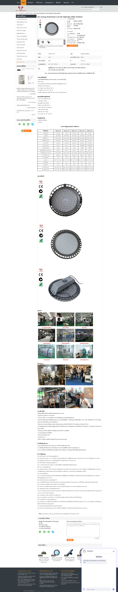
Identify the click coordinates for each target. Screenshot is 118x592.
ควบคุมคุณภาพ (49, 2)
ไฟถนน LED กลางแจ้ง (22, 27)
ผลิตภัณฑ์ (21, 13)
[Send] (113, 589)
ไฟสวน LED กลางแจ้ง (22, 50)
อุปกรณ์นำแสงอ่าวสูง (58, 513)
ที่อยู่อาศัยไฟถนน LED (22, 22)
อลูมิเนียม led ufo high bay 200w (71, 513)
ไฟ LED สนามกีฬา (21, 53)
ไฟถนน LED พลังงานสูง (22, 39)
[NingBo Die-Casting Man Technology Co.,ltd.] (21, 8)
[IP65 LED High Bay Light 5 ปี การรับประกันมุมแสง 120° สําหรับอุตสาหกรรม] (44, 552)
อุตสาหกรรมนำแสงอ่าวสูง (47, 513)
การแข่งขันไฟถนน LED (22, 19)
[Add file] (84, 589)
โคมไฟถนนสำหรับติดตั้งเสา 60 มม (69, 580)
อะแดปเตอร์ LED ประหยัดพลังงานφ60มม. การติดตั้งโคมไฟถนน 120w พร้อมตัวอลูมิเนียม (69, 574)
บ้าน (18, 2)
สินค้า (23, 2)
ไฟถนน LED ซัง (20, 47)
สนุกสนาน (66, 2)
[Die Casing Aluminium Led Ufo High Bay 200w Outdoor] (51, 28)
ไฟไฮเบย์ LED (20, 24)
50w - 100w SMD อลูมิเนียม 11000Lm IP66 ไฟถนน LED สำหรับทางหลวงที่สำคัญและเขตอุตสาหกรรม (26, 581)
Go (101, 9)
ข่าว (73, 2)
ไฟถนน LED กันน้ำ (21, 44)
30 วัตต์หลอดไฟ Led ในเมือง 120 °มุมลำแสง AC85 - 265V (26, 574)
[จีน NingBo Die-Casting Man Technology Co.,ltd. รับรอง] (21, 79)
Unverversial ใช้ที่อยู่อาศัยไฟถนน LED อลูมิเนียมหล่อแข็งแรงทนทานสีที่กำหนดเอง (48, 578)
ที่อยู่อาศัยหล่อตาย (21, 33)
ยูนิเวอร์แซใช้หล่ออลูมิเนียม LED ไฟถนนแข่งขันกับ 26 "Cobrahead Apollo (49, 586)
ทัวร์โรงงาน (39, 2)
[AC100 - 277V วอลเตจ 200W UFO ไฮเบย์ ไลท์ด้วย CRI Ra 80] (57, 552)
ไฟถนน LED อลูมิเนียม (22, 36)
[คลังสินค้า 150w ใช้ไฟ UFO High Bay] (19, 70)
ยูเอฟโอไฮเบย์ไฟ (28, 13)
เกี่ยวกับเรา (30, 2)
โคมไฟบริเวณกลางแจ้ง (22, 56)
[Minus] (114, 551)
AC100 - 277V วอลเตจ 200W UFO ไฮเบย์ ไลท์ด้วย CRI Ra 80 (57, 559)
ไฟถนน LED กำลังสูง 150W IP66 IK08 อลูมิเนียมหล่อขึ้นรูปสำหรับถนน (26, 577)
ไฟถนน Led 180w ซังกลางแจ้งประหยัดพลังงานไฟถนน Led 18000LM (27, 584)
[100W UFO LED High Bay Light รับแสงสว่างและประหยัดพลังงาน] (70, 552)
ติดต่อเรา (58, 2)
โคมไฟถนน (19, 59)
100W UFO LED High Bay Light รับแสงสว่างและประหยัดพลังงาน (70, 559)
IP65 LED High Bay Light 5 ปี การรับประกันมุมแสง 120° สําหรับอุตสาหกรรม (44, 560)
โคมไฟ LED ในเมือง (21, 30)
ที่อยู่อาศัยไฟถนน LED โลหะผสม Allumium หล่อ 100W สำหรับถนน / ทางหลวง (47, 582)
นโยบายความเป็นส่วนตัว (29, 590)
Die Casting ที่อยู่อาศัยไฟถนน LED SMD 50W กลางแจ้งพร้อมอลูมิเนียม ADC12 (49, 574)
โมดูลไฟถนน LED (21, 42)
